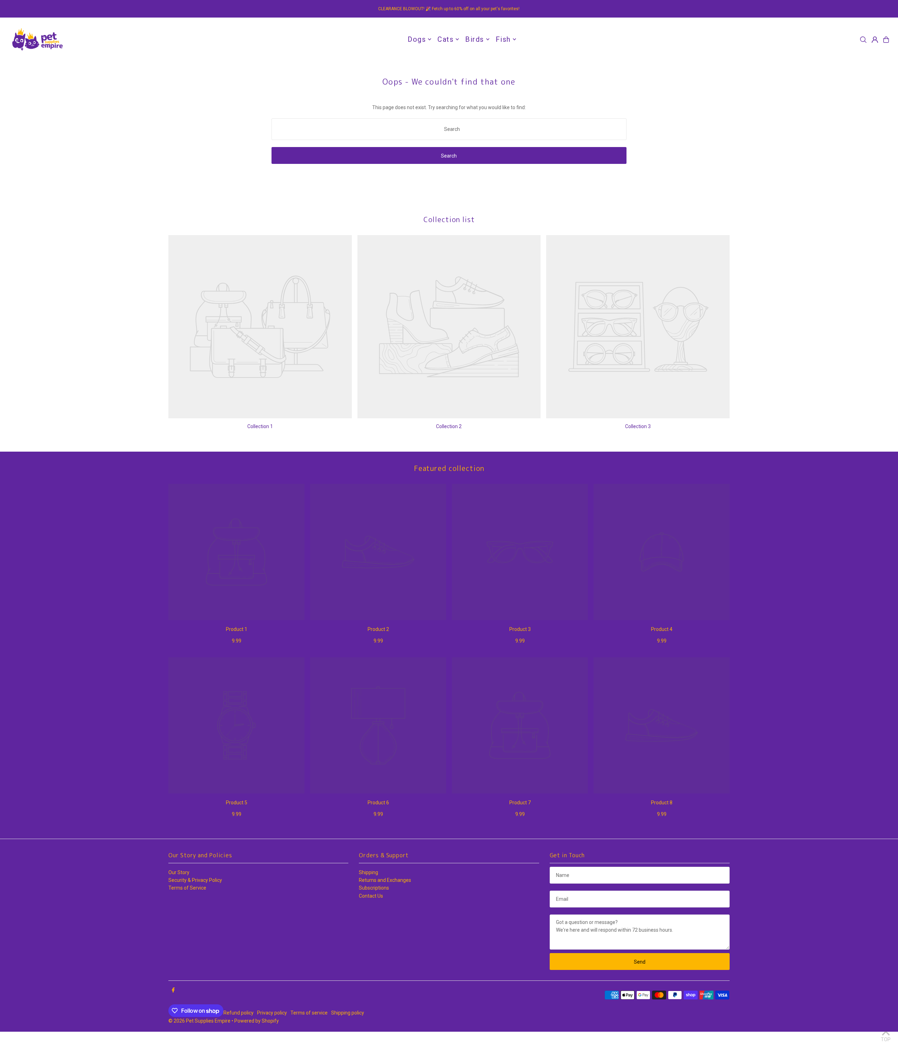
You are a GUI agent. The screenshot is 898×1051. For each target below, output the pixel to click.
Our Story (178, 872)
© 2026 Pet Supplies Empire (199, 1021)
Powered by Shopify (256, 1021)
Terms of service (309, 1013)
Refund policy (238, 1013)
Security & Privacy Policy (195, 880)
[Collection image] (260, 327)
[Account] (875, 39)
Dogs (417, 39)
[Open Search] (863, 39)
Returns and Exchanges (385, 880)
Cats (445, 39)
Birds (474, 39)
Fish (503, 39)
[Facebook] (173, 990)
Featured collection (449, 468)
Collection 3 (638, 426)
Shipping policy (347, 1013)
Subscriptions (374, 888)
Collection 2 (449, 426)
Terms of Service (187, 888)
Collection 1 (260, 426)
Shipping (368, 872)
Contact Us (371, 896)
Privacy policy (272, 1013)
